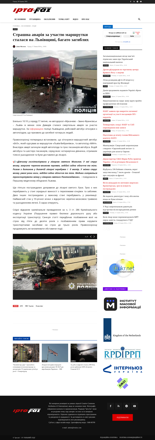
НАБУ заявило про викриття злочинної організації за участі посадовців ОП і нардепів (120, 114)
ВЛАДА (106, 65)
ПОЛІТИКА (107, 96)
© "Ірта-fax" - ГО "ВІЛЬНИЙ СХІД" (24, 438)
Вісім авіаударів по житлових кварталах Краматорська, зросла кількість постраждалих (120, 186)
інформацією (36, 128)
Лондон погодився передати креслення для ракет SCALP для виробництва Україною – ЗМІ (52, 367)
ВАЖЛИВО (107, 75)
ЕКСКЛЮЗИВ (107, 202)
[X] (43, 317)
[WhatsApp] (54, 317)
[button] (139, 19)
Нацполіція (39, 306)
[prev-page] (104, 228)
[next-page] (108, 228)
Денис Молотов (21, 46)
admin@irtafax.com (74, 428)
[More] (71, 317)
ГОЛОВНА (16, 26)
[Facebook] (130, 1)
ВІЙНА (73, 361)
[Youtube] (140, 1)
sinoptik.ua (126, 42)
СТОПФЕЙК (107, 154)
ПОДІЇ (34, 26)
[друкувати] (65, 317)
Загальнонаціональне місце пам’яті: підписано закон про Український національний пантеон (119, 59)
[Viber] (49, 317)
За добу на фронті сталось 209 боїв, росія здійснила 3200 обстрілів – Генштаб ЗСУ (83, 367)
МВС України (29, 306)
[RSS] (134, 1)
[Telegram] (137, 1)
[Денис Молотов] (14, 46)
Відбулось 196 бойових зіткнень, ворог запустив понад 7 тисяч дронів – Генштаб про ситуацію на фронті (121, 172)
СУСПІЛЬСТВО (108, 107)
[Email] (60, 317)
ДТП (21, 306)
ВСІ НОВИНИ (26, 26)
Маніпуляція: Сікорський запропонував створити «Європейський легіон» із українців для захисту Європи (120, 148)
